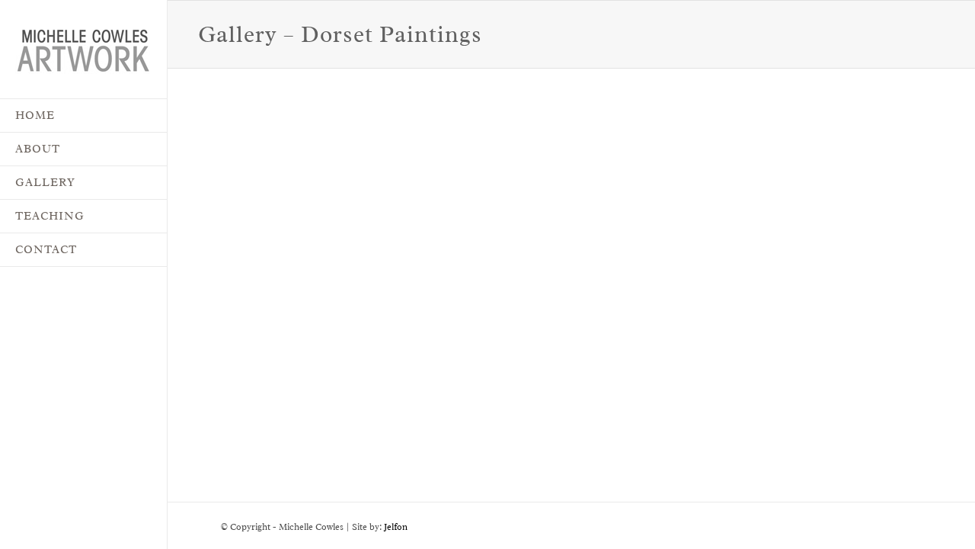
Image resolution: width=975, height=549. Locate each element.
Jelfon (396, 527)
